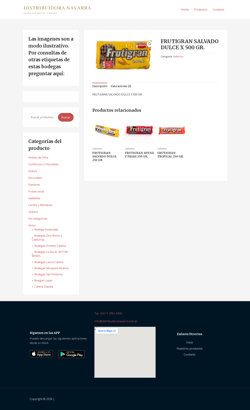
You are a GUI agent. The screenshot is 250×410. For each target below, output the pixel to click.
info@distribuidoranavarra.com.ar (115, 321)
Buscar (65, 117)
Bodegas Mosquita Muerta (51, 268)
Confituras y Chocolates (43, 164)
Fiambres (34, 184)
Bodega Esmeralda (46, 229)
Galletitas (34, 198)
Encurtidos (35, 178)
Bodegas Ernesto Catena (50, 246)
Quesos (33, 212)
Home (185, 9)
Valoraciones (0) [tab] (121, 86)
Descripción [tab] (99, 86)
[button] (150, 44)
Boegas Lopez (43, 280)
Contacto (218, 9)
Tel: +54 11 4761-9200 (108, 313)
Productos (200, 9)
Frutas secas (36, 191)
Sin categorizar (38, 218)
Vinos (32, 225)
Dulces (32, 171)
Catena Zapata (43, 286)
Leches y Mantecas (40, 205)
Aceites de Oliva (38, 157)
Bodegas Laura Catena (48, 262)
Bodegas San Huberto (48, 274)
